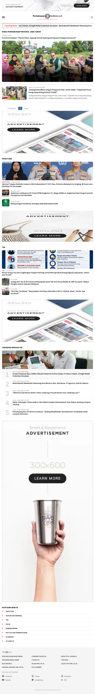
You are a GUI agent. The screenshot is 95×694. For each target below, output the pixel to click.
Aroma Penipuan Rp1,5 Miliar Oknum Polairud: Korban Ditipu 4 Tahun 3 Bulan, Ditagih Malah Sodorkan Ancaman (51, 375)
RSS (65, 680)
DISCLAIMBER (36, 667)
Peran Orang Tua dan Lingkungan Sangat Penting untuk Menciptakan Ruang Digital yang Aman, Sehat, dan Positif (46, 274)
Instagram (67, 676)
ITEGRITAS (35, 660)
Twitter (36, 676)
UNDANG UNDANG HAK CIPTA (12, 667)
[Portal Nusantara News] (47, 17)
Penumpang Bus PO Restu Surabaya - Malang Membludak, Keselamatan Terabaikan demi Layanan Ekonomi (50, 413)
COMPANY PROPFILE (39, 656)
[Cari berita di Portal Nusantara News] (92, 17)
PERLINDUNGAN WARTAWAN (12, 656)
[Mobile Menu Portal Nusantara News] (6, 17)
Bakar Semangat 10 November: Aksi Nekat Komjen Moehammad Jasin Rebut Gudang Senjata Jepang (52, 403)
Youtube (8, 680)
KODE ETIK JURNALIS (69, 656)
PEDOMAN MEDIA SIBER (10, 660)
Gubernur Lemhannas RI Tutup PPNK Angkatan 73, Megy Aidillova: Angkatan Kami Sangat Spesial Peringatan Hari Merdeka (52, 194)
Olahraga (10, 637)
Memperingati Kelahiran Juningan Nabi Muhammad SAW (34, 204)
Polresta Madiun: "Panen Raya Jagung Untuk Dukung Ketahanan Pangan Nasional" (39, 38)
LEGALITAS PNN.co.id (69, 664)
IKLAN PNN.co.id (38, 664)
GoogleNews (38, 680)
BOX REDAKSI (7, 664)
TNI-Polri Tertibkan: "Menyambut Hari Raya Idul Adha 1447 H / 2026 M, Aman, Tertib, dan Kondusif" (48, 292)
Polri (8, 624)
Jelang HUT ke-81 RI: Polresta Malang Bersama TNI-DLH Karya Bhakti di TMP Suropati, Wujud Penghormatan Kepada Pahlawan (50, 283)
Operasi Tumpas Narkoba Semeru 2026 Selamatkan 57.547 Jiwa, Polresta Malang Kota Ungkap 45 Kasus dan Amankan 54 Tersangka (47, 185)
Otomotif (10, 641)
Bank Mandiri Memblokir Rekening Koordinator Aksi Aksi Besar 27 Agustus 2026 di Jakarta (50, 383)
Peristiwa (5, 182)
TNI (3, 270)
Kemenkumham (11, 628)
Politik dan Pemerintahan (16, 633)
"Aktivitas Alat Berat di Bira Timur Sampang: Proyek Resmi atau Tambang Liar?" (46, 393)
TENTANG (64, 660)
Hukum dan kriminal (14, 616)
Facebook (8, 676)
